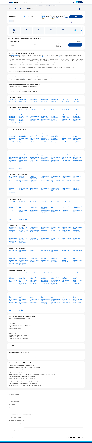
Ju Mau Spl (13, 41)
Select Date (75, 45)
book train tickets (14, 55)
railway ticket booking (25, 78)
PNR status (44, 56)
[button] (66, 16)
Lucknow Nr (58, 45)
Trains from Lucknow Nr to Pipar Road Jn (17, 346)
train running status (59, 56)
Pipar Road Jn (12, 45)
